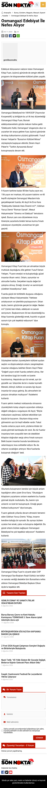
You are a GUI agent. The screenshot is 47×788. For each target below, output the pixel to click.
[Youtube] (10, 772)
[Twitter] (6, 772)
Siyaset (42, 12)
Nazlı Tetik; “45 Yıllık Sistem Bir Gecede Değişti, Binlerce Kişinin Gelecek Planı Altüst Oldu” (23, 661)
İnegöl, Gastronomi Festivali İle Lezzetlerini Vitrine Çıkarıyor (21, 675)
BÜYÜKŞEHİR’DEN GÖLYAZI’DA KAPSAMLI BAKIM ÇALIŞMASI (21, 632)
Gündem (22, 12)
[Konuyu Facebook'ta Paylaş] (10, 35)
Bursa (16, 12)
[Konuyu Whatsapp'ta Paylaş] (18, 35)
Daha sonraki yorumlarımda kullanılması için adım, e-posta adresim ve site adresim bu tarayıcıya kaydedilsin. (24, 730)
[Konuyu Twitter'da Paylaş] (14, 35)
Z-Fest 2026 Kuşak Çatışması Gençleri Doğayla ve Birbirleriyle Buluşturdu (23, 647)
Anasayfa (7, 12)
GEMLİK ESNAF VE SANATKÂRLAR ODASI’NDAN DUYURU (17, 601)
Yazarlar (5, 15)
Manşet (36, 12)
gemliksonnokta (10, 60)
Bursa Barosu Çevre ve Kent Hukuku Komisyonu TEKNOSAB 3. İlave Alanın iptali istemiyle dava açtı (21, 617)
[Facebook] (2, 772)
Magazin (29, 12)
